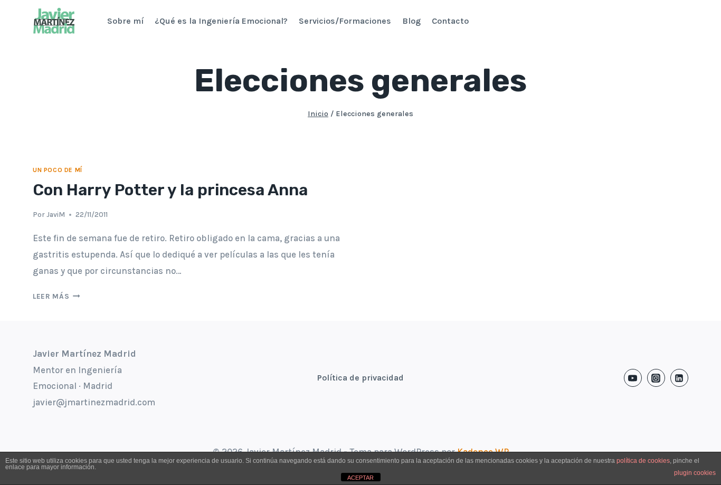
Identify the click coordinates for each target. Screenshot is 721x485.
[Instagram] (656, 378)
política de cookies (643, 460)
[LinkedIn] (679, 378)
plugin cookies (695, 473)
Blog (411, 21)
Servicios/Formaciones (345, 21)
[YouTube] (633, 378)
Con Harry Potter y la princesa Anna (170, 189)
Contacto (450, 21)
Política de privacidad (360, 378)
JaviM (55, 214)
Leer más (56, 296)
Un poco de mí (57, 170)
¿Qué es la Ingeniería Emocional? (221, 21)
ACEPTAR (360, 477)
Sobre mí (125, 21)
